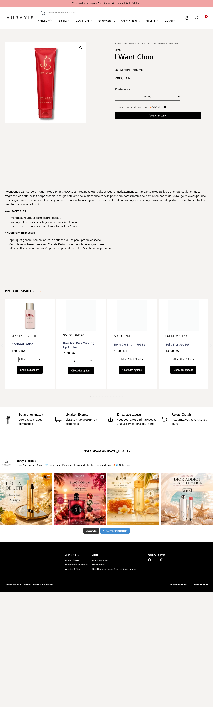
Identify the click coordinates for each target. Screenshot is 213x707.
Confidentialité (201, 584)
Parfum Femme (138, 43)
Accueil (118, 43)
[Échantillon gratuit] (8, 419)
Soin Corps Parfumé (156, 43)
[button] (2, 345)
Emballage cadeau (129, 414)
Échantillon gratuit (31, 414)
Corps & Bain (129, 21)
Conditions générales (178, 584)
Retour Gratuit (181, 414)
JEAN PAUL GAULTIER (25, 336)
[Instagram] (161, 559)
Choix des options (29, 369)
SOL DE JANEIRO (77, 302)
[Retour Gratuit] (164, 419)
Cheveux (151, 21)
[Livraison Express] (58, 419)
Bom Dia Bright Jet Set (130, 318)
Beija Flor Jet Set (177, 318)
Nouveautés (45, 21)
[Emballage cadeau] (110, 419)
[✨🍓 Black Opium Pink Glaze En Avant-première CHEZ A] (80, 499)
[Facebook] (149, 559)
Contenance (122, 89)
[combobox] (106, 13)
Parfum (62, 21)
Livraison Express (77, 414)
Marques (169, 21)
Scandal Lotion (22, 344)
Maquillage (82, 21)
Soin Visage (105, 21)
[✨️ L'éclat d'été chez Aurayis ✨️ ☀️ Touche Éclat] (26, 499)
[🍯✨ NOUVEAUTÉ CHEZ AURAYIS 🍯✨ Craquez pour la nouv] (133, 499)
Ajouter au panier (158, 115)
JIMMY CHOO (123, 50)
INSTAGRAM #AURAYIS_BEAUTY (106, 451)
